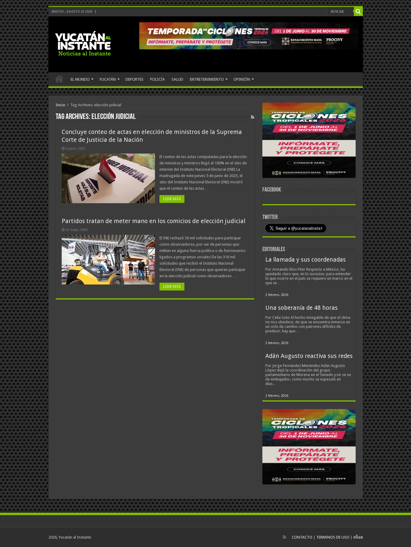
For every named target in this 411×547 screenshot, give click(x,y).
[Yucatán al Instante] (83, 43)
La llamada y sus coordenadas (305, 259)
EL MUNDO (80, 79)
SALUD (177, 79)
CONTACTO (302, 537)
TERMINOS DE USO (332, 537)
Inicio (60, 105)
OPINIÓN (241, 79)
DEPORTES (134, 79)
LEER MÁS (172, 199)
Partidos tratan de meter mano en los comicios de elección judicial (154, 221)
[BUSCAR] (358, 11)
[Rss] (284, 537)
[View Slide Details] (309, 141)
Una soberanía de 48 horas (301, 307)
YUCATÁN (107, 79)
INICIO (59, 78)
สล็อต (358, 537)
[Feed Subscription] (252, 117)
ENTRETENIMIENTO (207, 79)
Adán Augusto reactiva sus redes (309, 356)
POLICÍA (157, 79)
